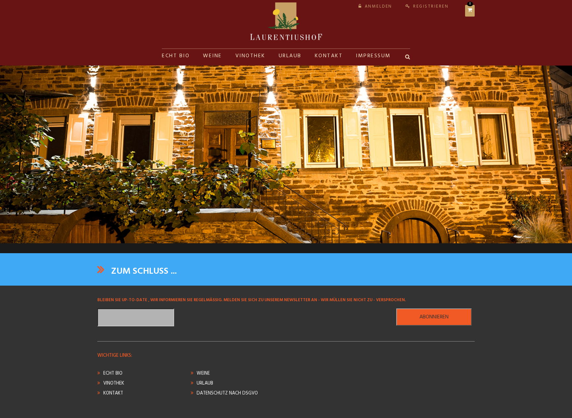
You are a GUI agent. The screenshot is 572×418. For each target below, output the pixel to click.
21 (353, 238)
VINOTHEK (250, 56)
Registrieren (431, 6)
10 (266, 238)
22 (361, 238)
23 (369, 238)
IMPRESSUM (373, 56)
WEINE (212, 56)
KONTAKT (329, 56)
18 (329, 238)
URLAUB (290, 56)
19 (337, 238)
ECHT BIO (176, 56)
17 (321, 238)
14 (298, 238)
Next (558, 148)
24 (377, 238)
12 (282, 238)
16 (313, 238)
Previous (13, 148)
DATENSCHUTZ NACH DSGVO (227, 393)
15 (306, 238)
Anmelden (378, 6)
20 (345, 238)
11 (274, 238)
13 (290, 238)
